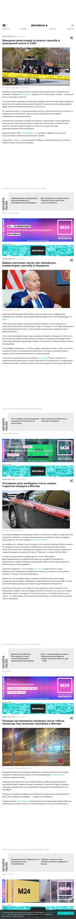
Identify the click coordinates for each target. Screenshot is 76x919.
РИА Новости (25, 94)
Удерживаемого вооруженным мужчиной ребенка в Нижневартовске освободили (24, 200)
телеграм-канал (58, 774)
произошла (42, 358)
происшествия (6, 213)
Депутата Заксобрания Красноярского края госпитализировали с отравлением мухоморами (22, 657)
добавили (16, 140)
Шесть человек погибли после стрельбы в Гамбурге (54, 420)
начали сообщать (28, 133)
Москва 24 (38, 25)
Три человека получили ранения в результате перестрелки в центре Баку (25, 421)
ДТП (13, 874)
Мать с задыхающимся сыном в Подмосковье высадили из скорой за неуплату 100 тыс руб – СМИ (54, 657)
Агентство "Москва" (39, 540)
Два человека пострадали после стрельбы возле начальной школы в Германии (55, 200)
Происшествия (20, 36)
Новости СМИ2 (6, 244)
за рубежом (15, 213)
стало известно (22, 801)
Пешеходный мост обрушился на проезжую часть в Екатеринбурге (25, 861)
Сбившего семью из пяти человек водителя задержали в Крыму (54, 861)
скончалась (38, 569)
